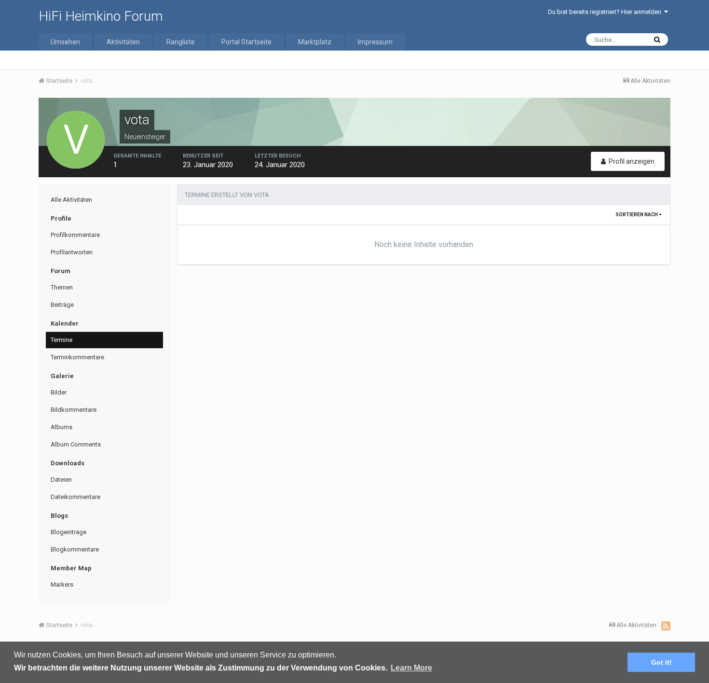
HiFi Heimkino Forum (101, 16)
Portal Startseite (246, 42)
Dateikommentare (75, 496)
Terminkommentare (77, 357)
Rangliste (180, 42)
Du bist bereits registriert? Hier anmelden (606, 11)
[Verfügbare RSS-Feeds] (665, 625)
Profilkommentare (75, 234)
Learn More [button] (411, 668)
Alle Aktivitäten (71, 199)
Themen (62, 287)
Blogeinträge (68, 532)
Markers (62, 584)
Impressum (375, 42)
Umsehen (65, 42)
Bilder (59, 392)
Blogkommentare (75, 549)
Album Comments (76, 444)
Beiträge (62, 304)
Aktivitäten (123, 42)
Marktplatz (314, 42)
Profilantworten (72, 252)
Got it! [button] (661, 662)
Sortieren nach (637, 214)
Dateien (61, 479)
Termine (61, 339)
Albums (61, 427)
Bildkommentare (73, 409)
